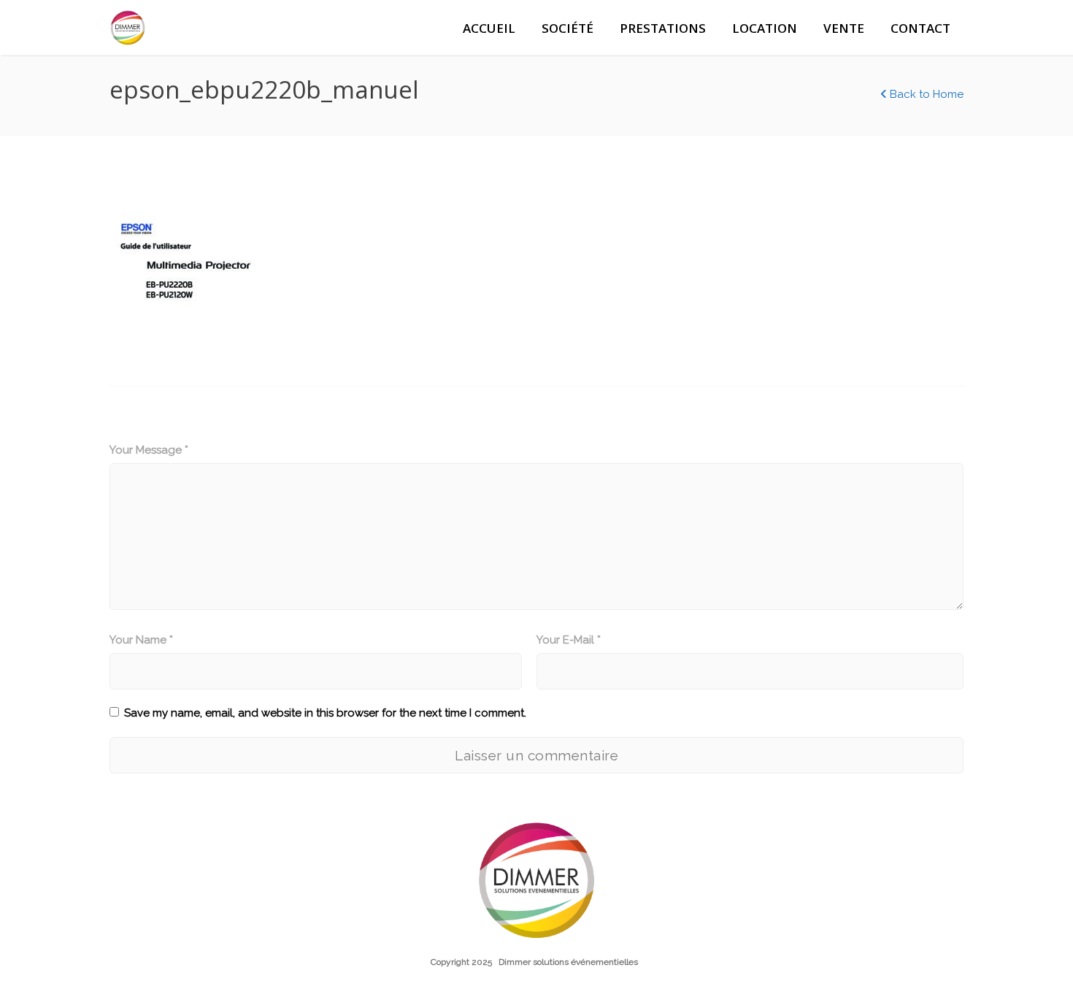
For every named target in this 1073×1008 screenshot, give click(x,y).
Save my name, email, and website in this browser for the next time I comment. (325, 712)
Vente (843, 28)
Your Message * (148, 450)
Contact (920, 28)
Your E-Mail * (568, 639)
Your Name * (141, 639)
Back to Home (925, 94)
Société (567, 28)
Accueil (489, 28)
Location (764, 28)
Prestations (663, 28)
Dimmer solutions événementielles (568, 962)
